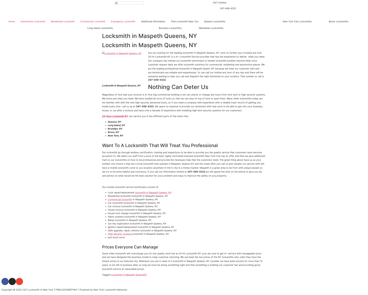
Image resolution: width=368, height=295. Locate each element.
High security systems (120, 233)
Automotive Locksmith (33, 21)
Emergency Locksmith (123, 21)
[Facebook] (5, 281)
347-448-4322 (228, 8)
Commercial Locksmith (92, 21)
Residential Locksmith (63, 21)
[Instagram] (12, 281)
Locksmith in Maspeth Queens (127, 274)
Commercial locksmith (120, 199)
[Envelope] (19, 281)
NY (145, 274)
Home (11, 21)
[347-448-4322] (216, 10)
